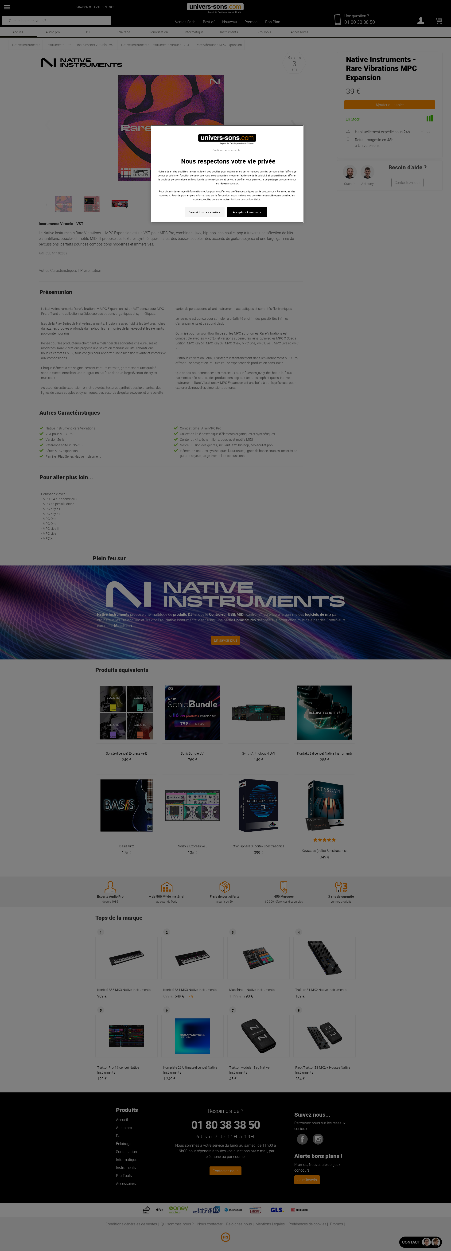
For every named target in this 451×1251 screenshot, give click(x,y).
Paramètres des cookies (204, 212)
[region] (227, 174)
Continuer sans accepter (227, 150)
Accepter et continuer (247, 212)
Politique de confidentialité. (245, 199)
